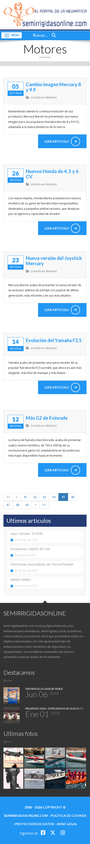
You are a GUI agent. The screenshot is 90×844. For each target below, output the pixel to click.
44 (54, 497)
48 (17, 505)
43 (44, 497)
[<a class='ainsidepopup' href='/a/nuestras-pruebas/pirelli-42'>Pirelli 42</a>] (34, 778)
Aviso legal (67, 824)
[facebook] (43, 832)
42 (35, 497)
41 (25, 497)
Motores (51, 97)
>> (44, 505)
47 (8, 505)
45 (63, 497)
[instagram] (63, 832)
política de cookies (68, 816)
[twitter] (53, 832)
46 (73, 497)
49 (27, 505)
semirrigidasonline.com (26, 816)
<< (8, 497)
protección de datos (34, 824)
